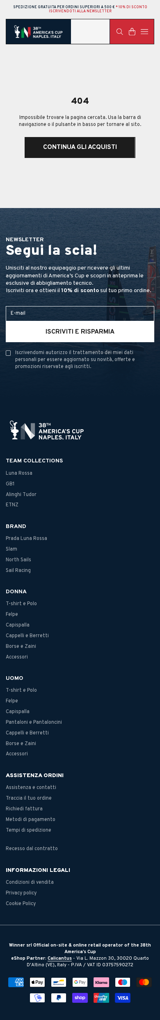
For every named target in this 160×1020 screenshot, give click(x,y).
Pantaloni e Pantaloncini (34, 722)
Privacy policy (21, 893)
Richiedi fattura (24, 809)
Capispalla (18, 625)
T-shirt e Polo (21, 604)
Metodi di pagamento (30, 819)
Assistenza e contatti (31, 787)
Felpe (12, 614)
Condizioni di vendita (30, 882)
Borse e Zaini (21, 646)
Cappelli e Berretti (27, 636)
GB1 (10, 484)
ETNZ (12, 505)
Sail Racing (18, 570)
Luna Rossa (19, 473)
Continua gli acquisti (80, 147)
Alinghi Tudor (21, 495)
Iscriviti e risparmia (80, 332)
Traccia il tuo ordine (29, 798)
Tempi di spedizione (28, 830)
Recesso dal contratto (32, 849)
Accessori (17, 657)
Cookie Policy (21, 904)
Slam (11, 549)
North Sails (18, 560)
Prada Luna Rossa (26, 538)
